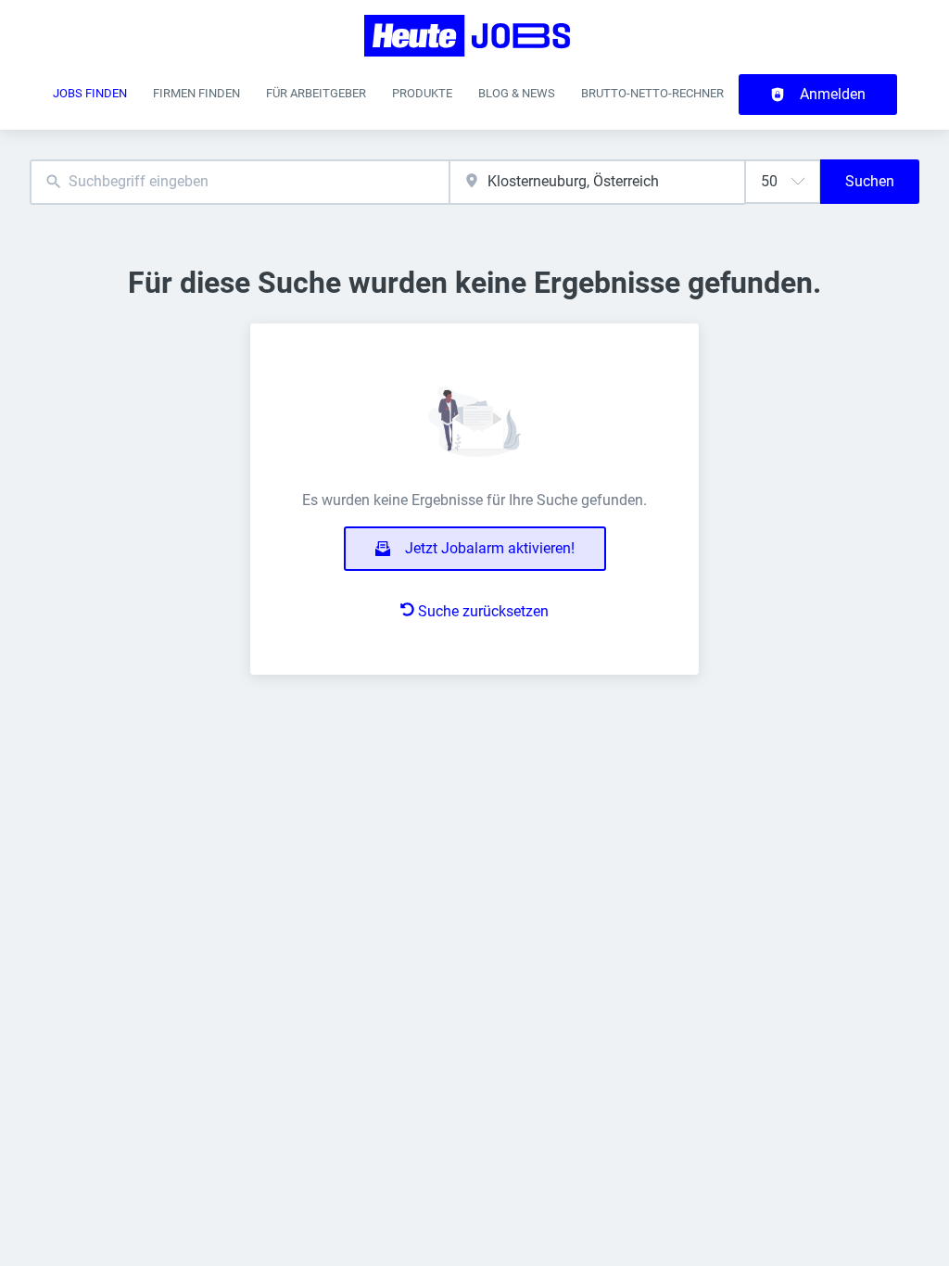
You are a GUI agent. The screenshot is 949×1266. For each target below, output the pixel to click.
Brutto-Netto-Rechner (652, 93)
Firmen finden (196, 93)
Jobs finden (90, 93)
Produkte (422, 93)
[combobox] (239, 182)
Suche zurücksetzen (483, 611)
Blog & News (516, 93)
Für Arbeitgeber (316, 93)
